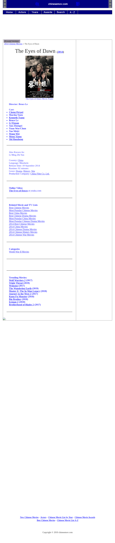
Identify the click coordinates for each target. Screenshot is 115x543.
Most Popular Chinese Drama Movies (27, 221)
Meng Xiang (15, 136)
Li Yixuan (14, 123)
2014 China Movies (18, 226)
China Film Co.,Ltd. (40, 173)
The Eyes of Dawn (18, 190)
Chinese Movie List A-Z (67, 520)
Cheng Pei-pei (16, 112)
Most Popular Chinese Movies (23, 210)
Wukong (13, 285)
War (33, 171)
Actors (43, 517)
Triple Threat (16, 283)
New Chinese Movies (29, 517)
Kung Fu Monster (18, 296)
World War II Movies (19, 251)
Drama (19, 171)
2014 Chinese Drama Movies (23, 229)
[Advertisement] (57, 29)
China (20, 160)
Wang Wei (14, 134)
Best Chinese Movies (19, 207)
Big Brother (15, 299)
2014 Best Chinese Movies (21, 224)
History (26, 171)
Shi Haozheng (16, 139)
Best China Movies (18, 213)
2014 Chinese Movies (13, 44)
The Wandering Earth (20, 288)
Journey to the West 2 (20, 294)
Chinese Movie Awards (85, 517)
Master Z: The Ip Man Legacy (24, 291)
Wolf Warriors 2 (17, 280)
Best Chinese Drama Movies (22, 216)
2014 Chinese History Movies (23, 232)
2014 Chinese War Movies (21, 234)
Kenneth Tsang (16, 117)
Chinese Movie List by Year (60, 517)
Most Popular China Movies (22, 218)
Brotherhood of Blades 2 (21, 304)
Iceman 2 (13, 302)
